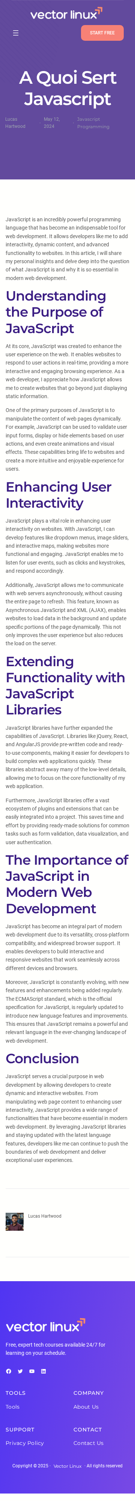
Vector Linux (67, 1466)
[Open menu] (15, 32)
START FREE (102, 33)
